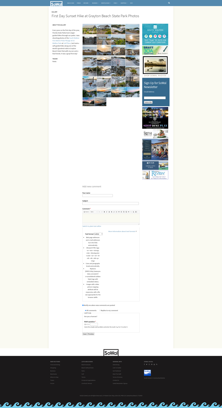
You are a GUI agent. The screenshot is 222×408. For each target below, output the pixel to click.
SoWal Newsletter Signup (120, 383)
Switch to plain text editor (91, 226)
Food (115, 3)
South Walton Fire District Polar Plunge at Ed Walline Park (65, 40)
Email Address (149, 92)
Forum (79, 3)
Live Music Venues (87, 383)
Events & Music (105, 3)
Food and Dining (55, 364)
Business (94, 3)
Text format (89, 234)
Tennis (83, 377)
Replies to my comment (109, 310)
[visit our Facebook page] (144, 364)
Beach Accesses (86, 364)
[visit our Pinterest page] (151, 364)
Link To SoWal (117, 368)
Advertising (116, 364)
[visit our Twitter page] (146, 364)
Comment (86, 209)
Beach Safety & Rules (88, 368)
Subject (85, 201)
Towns (52, 380)
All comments (91, 310)
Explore (86, 3)
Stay (131, 3)
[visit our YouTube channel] (154, 364)
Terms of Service (117, 377)
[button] (86, 212)
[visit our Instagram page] (149, 364)
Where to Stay (54, 377)
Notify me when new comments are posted (99, 305)
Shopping (123, 3)
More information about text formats (121, 231)
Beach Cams (70, 3)
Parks (83, 371)
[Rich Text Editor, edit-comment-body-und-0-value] (111, 218)
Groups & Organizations (88, 380)
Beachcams (53, 374)
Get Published (117, 371)
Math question (90, 322)
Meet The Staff (117, 374)
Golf (83, 374)
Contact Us (116, 380)
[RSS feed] (156, 364)
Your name (86, 193)
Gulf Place (67, 43)
